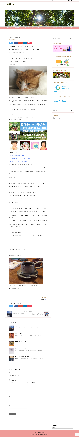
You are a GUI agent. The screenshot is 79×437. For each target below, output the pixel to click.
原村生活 (44, 297)
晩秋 (16, 326)
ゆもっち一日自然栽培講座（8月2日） (17, 155)
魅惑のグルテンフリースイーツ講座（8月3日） (19, 161)
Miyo (45, 299)
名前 (9, 396)
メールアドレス (11, 400)
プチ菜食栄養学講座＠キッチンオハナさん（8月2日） (20, 158)
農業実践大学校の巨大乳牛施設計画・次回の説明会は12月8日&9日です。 (29, 348)
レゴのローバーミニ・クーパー (21, 341)
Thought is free (45, 434)
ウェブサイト (11, 405)
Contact (57, 0)
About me (53, 0)
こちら (17, 64)
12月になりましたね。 (19, 333)
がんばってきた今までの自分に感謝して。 (23, 356)
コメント (10, 384)
